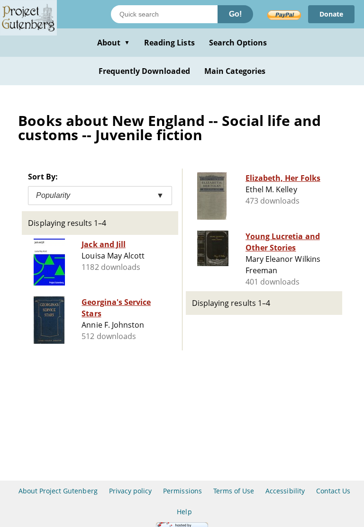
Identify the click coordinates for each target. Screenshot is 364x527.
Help (184, 511)
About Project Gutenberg (58, 490)
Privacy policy (130, 490)
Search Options (238, 42)
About (113, 42)
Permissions (182, 490)
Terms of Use (233, 490)
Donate (331, 13)
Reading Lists (169, 42)
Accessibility (285, 490)
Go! (235, 14)
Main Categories (235, 71)
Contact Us (333, 490)
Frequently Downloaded (144, 71)
